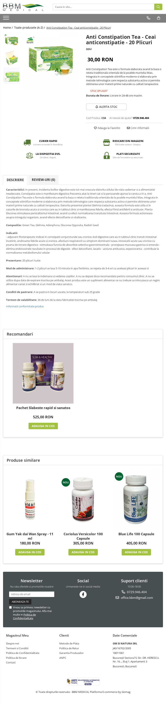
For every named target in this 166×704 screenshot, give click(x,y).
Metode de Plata (69, 643)
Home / (8, 27)
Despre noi (12, 643)
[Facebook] (83, 594)
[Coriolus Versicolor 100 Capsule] (83, 499)
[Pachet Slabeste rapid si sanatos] (43, 373)
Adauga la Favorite (108, 128)
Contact (11, 662)
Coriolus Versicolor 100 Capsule (83, 536)
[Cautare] (158, 7)
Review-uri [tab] (43, 179)
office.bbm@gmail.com (136, 598)
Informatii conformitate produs (25, 306)
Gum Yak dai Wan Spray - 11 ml (29, 536)
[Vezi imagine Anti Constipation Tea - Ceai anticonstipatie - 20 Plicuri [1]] (11, 58)
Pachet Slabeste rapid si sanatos (43, 408)
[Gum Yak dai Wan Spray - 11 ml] (29, 499)
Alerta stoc (108, 107)
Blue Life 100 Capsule (136, 534)
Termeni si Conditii (17, 648)
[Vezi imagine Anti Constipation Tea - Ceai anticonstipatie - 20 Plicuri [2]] (11, 75)
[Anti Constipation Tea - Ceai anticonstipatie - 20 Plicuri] (51, 61)
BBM (89, 49)
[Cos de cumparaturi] (158, 18)
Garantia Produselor (71, 653)
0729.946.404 (136, 592)
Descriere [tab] (15, 180)
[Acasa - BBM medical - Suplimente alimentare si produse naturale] (23, 7)
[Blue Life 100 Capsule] (136, 499)
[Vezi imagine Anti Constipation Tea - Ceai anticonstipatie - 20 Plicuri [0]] (11, 41)
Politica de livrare (16, 658)
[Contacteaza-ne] (148, 18)
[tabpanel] (51, 61)
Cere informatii (139, 128)
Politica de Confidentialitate (24, 616)
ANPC (62, 658)
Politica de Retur (69, 648)
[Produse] (6, 19)
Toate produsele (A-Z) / (30, 27)
